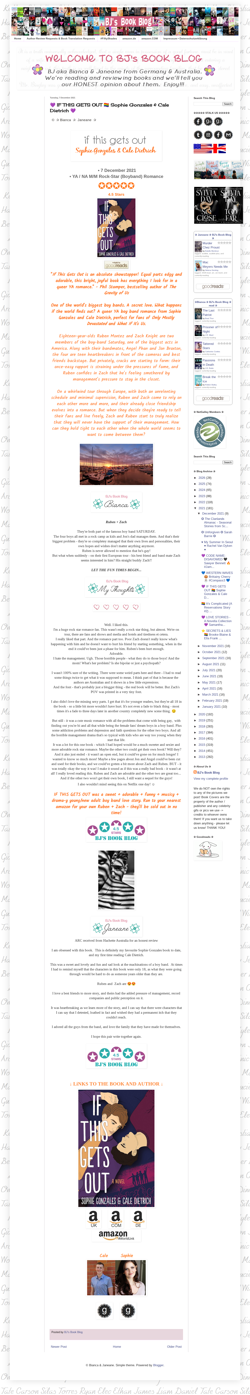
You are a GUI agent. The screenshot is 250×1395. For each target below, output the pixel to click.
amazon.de (129, 38)
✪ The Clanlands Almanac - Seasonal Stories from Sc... (216, 522)
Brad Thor (209, 318)
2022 (202, 502)
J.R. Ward (209, 335)
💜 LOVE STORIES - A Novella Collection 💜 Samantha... (216, 621)
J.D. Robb (209, 368)
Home (17, 38)
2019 (202, 720)
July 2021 (209, 670)
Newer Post (59, 1346)
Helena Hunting (211, 270)
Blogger (158, 1365)
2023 (202, 496)
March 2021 (210, 694)
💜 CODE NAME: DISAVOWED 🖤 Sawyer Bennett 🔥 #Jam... (215, 561)
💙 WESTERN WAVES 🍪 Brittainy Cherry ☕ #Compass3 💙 (217, 576)
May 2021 (209, 682)
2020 (202, 714)
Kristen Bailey (211, 385)
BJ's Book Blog (208, 772)
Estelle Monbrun (212, 251)
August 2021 (211, 664)
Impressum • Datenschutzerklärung (185, 38)
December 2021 (213, 513)
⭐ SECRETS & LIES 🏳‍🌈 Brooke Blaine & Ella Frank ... (216, 634)
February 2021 (212, 700)
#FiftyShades (108, 38)
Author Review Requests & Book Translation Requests (61, 38)
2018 (202, 726)
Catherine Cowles (212, 352)
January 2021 (212, 706)
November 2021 (213, 646)
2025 (202, 484)
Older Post (174, 1346)
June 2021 (209, 676)
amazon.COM (149, 38)
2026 (202, 478)
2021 (202, 508)
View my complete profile (211, 778)
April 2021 (209, 688)
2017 (202, 732)
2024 (202, 490)
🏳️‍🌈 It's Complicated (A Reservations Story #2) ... (216, 607)
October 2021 (212, 652)
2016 (202, 738)
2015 (202, 745)
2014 (202, 751)
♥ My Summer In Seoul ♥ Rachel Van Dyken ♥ (217, 545)
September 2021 (213, 658)
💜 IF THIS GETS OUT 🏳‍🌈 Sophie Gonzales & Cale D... (214, 592)
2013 (202, 757)
